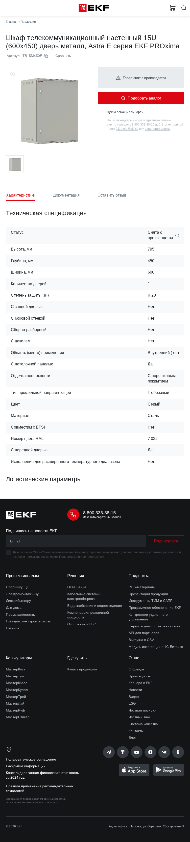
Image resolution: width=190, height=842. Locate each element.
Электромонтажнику (22, 594)
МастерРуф (15, 710)
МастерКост (15, 669)
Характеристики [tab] (20, 195)
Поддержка (139, 576)
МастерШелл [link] (16, 683)
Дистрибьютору (18, 601)
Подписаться (166, 541)
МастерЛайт (16, 703)
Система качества (143, 724)
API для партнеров (144, 633)
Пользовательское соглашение (31, 759)
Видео (134, 697)
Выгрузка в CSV (141, 640)
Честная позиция (142, 710)
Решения (75, 576)
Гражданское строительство (28, 621)
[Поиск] (184, 8)
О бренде (136, 669)
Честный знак (139, 717)
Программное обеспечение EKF (155, 608)
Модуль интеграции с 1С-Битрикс (156, 647)
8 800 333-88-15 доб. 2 (148, 124)
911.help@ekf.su (127, 128)
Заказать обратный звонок (102, 517)
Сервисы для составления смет (154, 626)
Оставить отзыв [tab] (111, 195)
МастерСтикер (17, 717)
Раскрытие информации (26, 766)
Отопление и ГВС (81, 624)
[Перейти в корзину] (173, 8)
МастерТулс (15, 676)
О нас (134, 658)
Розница (12, 628)
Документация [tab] (66, 195)
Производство (140, 676)
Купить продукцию (82, 669)
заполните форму (157, 128)
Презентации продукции (148, 594)
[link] (109, 752)
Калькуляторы (19, 658)
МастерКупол (17, 690)
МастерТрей (16, 697)
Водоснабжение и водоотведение (94, 606)
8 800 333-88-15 (99, 512)
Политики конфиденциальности (81, 557)
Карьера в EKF (141, 683)
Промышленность (20, 614)
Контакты (136, 731)
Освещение (76, 587)
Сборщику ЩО (17, 587)
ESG (132, 703)
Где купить (77, 658)
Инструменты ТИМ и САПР (150, 601)
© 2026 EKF (14, 826)
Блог (132, 738)
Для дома (14, 608)
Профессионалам (22, 576)
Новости (135, 690)
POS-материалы (142, 587)
